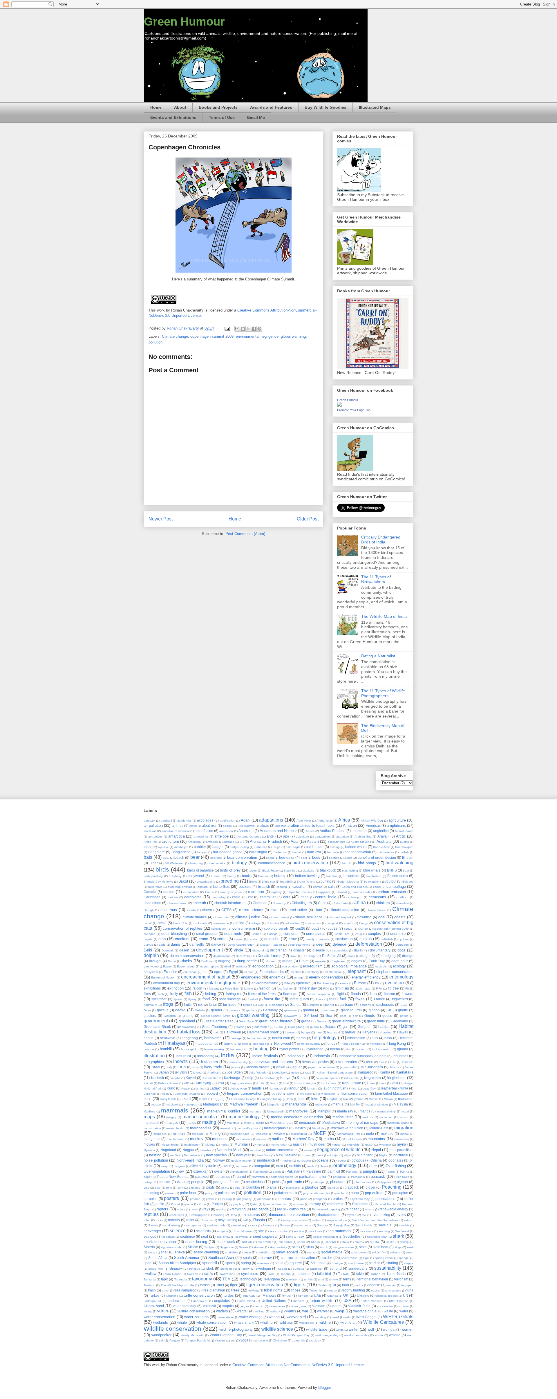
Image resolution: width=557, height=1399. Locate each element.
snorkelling (263, 1252)
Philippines (384, 1182)
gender (216, 1010)
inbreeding (205, 1056)
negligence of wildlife (339, 1149)
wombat (389, 1329)
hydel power (289, 1049)
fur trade (229, 1004)
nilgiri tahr (365, 1155)
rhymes (351, 1214)
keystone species (328, 1078)
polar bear (188, 1193)
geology (251, 1010)
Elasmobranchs (271, 972)
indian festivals (265, 1056)
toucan (391, 1285)
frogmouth (150, 1004)
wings (339, 1329)
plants (272, 1187)
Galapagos (276, 1004)
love (314, 1098)
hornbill (166, 1049)
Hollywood (282, 1043)
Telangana (271, 1279)
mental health (175, 1128)
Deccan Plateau (271, 944)
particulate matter (313, 1176)
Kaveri (191, 1078)
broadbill (286, 881)
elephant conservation (394, 971)
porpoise (151, 1199)
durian (287, 961)
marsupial (151, 1122)
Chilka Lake (340, 903)
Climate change (175, 336)
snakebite (231, 1252)
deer (319, 944)
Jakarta (394, 1067)
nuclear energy (241, 1160)
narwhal (255, 1150)
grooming (240, 1026)
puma (189, 1204)
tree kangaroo (185, 1290)
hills (375, 1038)
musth (369, 1144)
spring (246, 1263)
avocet (148, 847)
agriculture (397, 820)
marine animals (198, 1116)
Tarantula (180, 1279)
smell (410, 1247)
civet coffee (298, 910)
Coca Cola (180, 923)
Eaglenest (338, 961)
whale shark (244, 1322)
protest (338, 1199)
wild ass (286, 1322)
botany (279, 876)
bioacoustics (217, 863)
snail (164, 1252)
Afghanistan (325, 820)
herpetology (324, 1037)
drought (155, 961)
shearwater (265, 1242)
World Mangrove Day (263, 1335)
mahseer (321, 1104)
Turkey (154, 1295)
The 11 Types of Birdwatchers (376, 579)
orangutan (262, 1166)
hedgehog (190, 1038)
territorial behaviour (372, 1279)
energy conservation (326, 977)
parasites (223, 1176)
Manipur (323, 1111)
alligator (280, 825)
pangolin (370, 1171)
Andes (310, 831)
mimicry (179, 1133)
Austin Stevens (361, 841)
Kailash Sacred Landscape (335, 1072)
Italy (169, 1067)
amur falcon (204, 831)
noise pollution (156, 1160)
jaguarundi (347, 1067)
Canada (150, 892)
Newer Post (161, 518)
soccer (311, 1252)
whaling (266, 1322)
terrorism (401, 1279)
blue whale (372, 870)
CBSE (305, 897)
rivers (401, 1214)
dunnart (271, 961)
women (407, 1329)
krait (383, 1083)
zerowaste (261, 1340)
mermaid (226, 1128)
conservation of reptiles (182, 928)
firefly (173, 994)
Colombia (273, 923)
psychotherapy (360, 1199)
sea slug (384, 1231)
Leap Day (369, 1088)
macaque (405, 1098)
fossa (319, 999)
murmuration (279, 1144)
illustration (154, 1055)
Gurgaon (365, 1026)
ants (270, 836)
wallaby (275, 1311)
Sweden (192, 1273)
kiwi (221, 1083)
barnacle (333, 852)
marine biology (244, 1116)
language (276, 1088)
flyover (177, 999)
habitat (384, 1026)
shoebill (330, 1242)
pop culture (374, 1193)
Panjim (390, 1171)
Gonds (369, 1015)
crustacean (344, 939)
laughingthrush (334, 1088)
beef (304, 857)
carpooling (219, 897)
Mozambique (170, 1144)
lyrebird (358, 1099)
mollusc (387, 1133)
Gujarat (330, 1026)
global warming (293, 336)
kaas (308, 1072)
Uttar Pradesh (398, 1301)
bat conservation (358, 852)
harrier (350, 1032)
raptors (162, 1209)
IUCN (182, 1067)
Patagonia (358, 1176)
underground (152, 1301)
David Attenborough (241, 944)
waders (222, 1311)
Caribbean (152, 897)
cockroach (200, 923)
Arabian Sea (363, 836)
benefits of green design (377, 857)
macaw (156, 1104)
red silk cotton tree (291, 1209)
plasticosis (293, 1187)
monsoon (219, 1139)
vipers (336, 1306)
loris (302, 1099)
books (247, 876)
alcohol (227, 825)
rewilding (218, 1214)
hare (319, 1032)
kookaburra (329, 1083)
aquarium (342, 836)
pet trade (294, 1182)
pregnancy (244, 1199)
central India (325, 897)
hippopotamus (207, 1043)
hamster (290, 1032)
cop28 (333, 928)
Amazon (350, 825)
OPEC (227, 1166)
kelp (250, 1078)
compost (332, 923)
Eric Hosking (325, 983)
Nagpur (188, 1150)
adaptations (271, 819)
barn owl (314, 852)
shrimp (404, 1242)
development (209, 949)
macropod (190, 1104)
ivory (196, 1067)
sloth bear (380, 1247)
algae (264, 825)
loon (290, 1099)
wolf (371, 1329)
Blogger (324, 1387)
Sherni (315, 1242)
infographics (154, 1062)
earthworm (151, 966)
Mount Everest (352, 1139)
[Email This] (237, 329)
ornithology (344, 1165)
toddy (359, 1285)
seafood (150, 1236)
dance (216, 944)
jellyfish (181, 1072)
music (297, 1144)
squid (279, 1263)
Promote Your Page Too (353, 410)
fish (188, 993)
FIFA (379, 988)
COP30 (363, 928)
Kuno (171, 1088)
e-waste (320, 961)
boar (406, 870)
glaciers (150, 1015)
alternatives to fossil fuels (312, 825)
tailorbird (324, 1273)
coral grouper (207, 933)
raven (194, 1209)
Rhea (233, 1214)
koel (286, 1083)
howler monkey (214, 1049)
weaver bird (296, 1317)
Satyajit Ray (341, 1225)
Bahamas (260, 847)
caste (236, 897)
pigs (146, 1187)
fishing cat (233, 994)
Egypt (233, 972)
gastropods (385, 1004)
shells (301, 1242)
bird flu (347, 863)
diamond (258, 950)
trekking (253, 1290)
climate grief (221, 917)
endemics (277, 977)
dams (175, 944)
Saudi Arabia (363, 1225)
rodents (174, 1220)
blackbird (308, 870)
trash (152, 1290)
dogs (401, 950)
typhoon (303, 1295)
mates (191, 1122)
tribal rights (273, 1290)
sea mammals (339, 1231)
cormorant (291, 933)
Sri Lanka (317, 1263)
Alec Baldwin (246, 825)
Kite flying (203, 1083)
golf (355, 1015)
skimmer (259, 1247)
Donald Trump (269, 955)
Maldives (149, 1111)
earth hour (399, 961)
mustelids (353, 1144)
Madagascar (213, 1104)
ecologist (381, 966)
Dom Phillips (244, 956)
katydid (175, 1078)
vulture (163, 1311)
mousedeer (401, 1139)
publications (385, 1198)
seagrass (168, 1236)
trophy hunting (353, 1290)
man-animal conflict (223, 1111)
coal (381, 917)
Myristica (149, 1150)
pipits (210, 1187)
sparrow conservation (298, 1258)
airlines (177, 825)
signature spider (171, 1247)
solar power (359, 1252)
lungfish (332, 1099)
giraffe (403, 1010)
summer (316, 1268)
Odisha (376, 1160)
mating (209, 1122)
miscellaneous (239, 1133)
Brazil (183, 881)
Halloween (232, 1032)
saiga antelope (337, 1220)
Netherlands (192, 1155)
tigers (299, 1284)
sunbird (336, 1268)
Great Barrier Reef (218, 1021)
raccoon (298, 1204)
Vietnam (318, 1306)
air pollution (153, 825)
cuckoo (365, 939)
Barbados (280, 852)
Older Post (308, 518)
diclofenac (278, 950)
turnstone (172, 1295)
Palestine (313, 1171)
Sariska (285, 1225)
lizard (186, 1098)
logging (219, 1099)
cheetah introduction (230, 903)
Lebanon (150, 1093)
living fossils (168, 1099)
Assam (313, 841)
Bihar (153, 863)
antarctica (176, 836)
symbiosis (249, 1273)
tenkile (308, 1279)
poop (355, 1193)
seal (204, 1236)
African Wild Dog (372, 820)
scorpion (222, 1231)
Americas (373, 825)
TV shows (268, 1295)
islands (407, 1062)
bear (195, 857)
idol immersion (381, 1049)
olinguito (179, 1166)
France (379, 999)
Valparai (209, 1306)
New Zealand (286, 1155)
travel (165, 1290)
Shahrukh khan (377, 1236)
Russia (259, 1220)
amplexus (150, 831)
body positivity (153, 876)
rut (275, 1220)
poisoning (151, 1193)
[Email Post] (227, 328)
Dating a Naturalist (378, 656)
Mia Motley (319, 1128)
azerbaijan (181, 847)
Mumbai (241, 1144)
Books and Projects (218, 107)
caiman (318, 886)
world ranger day (326, 1335)
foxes (360, 999)
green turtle (376, 1021)
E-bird (304, 961)
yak (161, 1340)
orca (279, 1166)
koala (261, 1083)
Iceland (361, 1049)
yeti (233, 1340)
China (359, 902)
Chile (322, 903)
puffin (159, 1204)
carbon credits (362, 892)
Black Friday (270, 870)
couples (374, 933)
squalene (263, 1263)
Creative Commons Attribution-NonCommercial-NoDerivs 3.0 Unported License (298, 1365)
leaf (354, 1088)
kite (186, 1083)
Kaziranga (232, 1078)
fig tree (393, 988)
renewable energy (393, 1209)
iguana (402, 1049)
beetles (334, 857)
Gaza (147, 1010)
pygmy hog (237, 1204)
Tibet (220, 1285)
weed (335, 1317)
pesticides (254, 1182)
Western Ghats (398, 1316)
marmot (403, 1117)
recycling (239, 1209)
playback (352, 1187)
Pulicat (175, 1204)
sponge (404, 1258)
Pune (202, 1204)
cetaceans (377, 897)
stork (210, 1268)
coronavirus (315, 933)
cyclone (404, 939)
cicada (191, 910)
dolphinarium (221, 956)
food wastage (230, 999)
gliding (188, 1015)
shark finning (196, 1241)
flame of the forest (262, 994)
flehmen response (319, 994)
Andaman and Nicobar (278, 831)
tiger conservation (264, 1284)
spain (247, 1258)
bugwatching (372, 881)
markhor (367, 1117)
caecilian (299, 886)
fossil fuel (337, 999)
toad (345, 1285)
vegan (244, 1306)
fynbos (247, 1004)
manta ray (345, 1111)
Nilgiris (383, 1155)
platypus (333, 1187)
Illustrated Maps (375, 107)
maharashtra (295, 1104)
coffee (239, 923)
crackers (182, 939)
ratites (181, 1209)
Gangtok (313, 1004)
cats (286, 897)
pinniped (194, 1187)
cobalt (148, 923)
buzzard (245, 886)
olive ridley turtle (203, 1166)
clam (318, 910)
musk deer (317, 1144)
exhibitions (152, 988)
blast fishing (350, 870)
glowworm (290, 1015)
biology (239, 862)
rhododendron (329, 1214)
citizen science (251, 910)
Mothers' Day (303, 1139)
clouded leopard (340, 917)
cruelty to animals (318, 939)
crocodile (271, 939)
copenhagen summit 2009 (212, 336)
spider (327, 1257)
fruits (187, 1004)
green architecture (346, 1021)
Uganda (332, 1295)
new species (216, 1155)
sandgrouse (194, 1225)
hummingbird (238, 1049)
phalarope (318, 1182)
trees (235, 1290)
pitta (237, 1187)
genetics (234, 1010)
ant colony (155, 836)
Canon (209, 892)
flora (373, 994)
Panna (404, 1171)
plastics (311, 1187)
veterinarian (277, 1306)
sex (302, 1236)
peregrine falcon (226, 1182)
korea (371, 1083)
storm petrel (228, 1268)
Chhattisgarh (302, 903)
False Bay (231, 988)
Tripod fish (316, 1290)
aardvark (149, 820)
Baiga (277, 847)
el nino (249, 972)
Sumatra (298, 1268)
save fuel (385, 1225)
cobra (162, 923)
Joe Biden (235, 1072)
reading (221, 1209)
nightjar (333, 1155)
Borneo (263, 876)
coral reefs (233, 933)
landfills (258, 1088)
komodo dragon (305, 1083)
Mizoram (279, 1133)
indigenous (296, 1056)
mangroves (298, 1111)
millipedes (160, 1133)
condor (348, 923)
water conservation (159, 1317)
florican (389, 994)
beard (270, 857)
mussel (336, 1144)
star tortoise (356, 1263)
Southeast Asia (221, 1257)
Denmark (167, 950)
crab (162, 939)
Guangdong (296, 1026)
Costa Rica (342, 933)
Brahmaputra (397, 876)
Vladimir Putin (359, 1306)
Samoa (153, 1225)
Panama (351, 1171)
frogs (168, 1004)
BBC (166, 857)
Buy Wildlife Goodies (325, 107)
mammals (174, 1110)
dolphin (151, 955)
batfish (404, 852)
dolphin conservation (187, 955)
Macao (388, 1099)
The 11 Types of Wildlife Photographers (383, 693)
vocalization (385, 1306)
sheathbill (285, 1242)
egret (218, 972)
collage (256, 923)
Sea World (402, 1231)
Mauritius (233, 1122)
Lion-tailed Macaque (391, 1093)
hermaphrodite (257, 1038)
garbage (346, 1004)
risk (364, 1214)
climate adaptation (344, 910)
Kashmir (157, 1078)
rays (206, 1209)
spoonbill (209, 1263)
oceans (323, 1160)
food (206, 999)
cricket (222, 939)
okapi (164, 1166)
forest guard (299, 999)
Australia (384, 841)
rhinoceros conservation (289, 1214)
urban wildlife (322, 1300)
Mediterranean (281, 1122)
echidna (241, 966)
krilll (395, 1083)
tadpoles (303, 1273)
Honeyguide (374, 1043)
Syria (271, 1273)
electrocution (333, 972)
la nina (200, 1088)
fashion (264, 988)
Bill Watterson (174, 863)
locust (203, 1099)
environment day (166, 983)
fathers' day (308, 988)
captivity (276, 892)
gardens (365, 1004)
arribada (228, 841)
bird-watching (399, 862)
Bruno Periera (306, 881)
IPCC (369, 1062)
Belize (348, 857)
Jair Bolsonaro (371, 1067)
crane (203, 939)
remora (369, 1209)
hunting (261, 1048)
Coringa (272, 933)
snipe (247, 1252)
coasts (400, 917)
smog (151, 1252)
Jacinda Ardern (257, 1067)
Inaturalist (183, 1056)
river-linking (381, 1214)
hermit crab (281, 1038)
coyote (148, 939)
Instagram (209, 1062)
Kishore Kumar (168, 1083)
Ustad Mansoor (372, 1301)
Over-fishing (396, 1166)
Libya (290, 1093)
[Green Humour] (339, 405)
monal (404, 1133)
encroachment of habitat (205, 976)
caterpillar (268, 897)
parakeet (202, 1176)
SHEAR (247, 1242)
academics (184, 820)
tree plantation (213, 1290)
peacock (378, 1176)
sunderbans (357, 1268)
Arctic (401, 836)
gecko (180, 1010)
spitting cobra (384, 1258)
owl (182, 1171)
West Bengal (366, 1317)
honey (330, 1043)
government (156, 1020)
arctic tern (170, 841)
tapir (164, 1279)
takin (360, 1273)
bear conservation (242, 857)
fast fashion (285, 988)
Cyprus (148, 944)
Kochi (274, 1083)
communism (313, 923)
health (148, 1038)
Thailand (149, 1285)
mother (277, 1139)
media (260, 1122)
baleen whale (356, 847)
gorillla (404, 1015)
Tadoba (286, 1273)
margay (171, 1117)
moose (261, 1139)
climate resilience (308, 917)
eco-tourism (313, 966)
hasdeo (386, 1032)
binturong (196, 863)
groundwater (260, 1026)
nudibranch (266, 1160)
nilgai (347, 1155)
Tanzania (150, 1279)
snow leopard (287, 1252)
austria (404, 841)
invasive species (315, 1062)
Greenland (399, 1021)
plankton (253, 1187)
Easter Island (186, 966)
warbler (323, 1311)
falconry (214, 988)
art (242, 841)
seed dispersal (265, 1236)
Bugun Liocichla (348, 881)
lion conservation (355, 1093)
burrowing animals (180, 886)
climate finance (195, 917)
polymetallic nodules (316, 1193)
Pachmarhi (260, 1171)
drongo (407, 956)
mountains (376, 1139)
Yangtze (174, 1340)
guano (314, 1026)
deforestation (368, 944)
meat (247, 1122)
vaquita (228, 1306)
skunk (324, 1247)
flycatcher (159, 999)
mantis (365, 1111)
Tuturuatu (249, 1295)
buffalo (326, 881)
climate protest (279, 917)
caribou (173, 897)
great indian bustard (275, 1021)
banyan (202, 852)
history (228, 1043)
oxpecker (200, 1171)
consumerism (243, 928)
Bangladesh (181, 852)
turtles (228, 1295)
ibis (348, 1049)
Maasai (373, 1099)
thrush (205, 1285)
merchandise (200, 1128)
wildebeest (306, 1322)
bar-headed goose (228, 852)
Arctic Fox (150, 841)
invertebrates (346, 1062)
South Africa (157, 1258)
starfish (374, 1263)
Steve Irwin (155, 1268)
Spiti (366, 1258)
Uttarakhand (154, 1306)
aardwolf (166, 820)
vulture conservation (194, 1311)
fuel (200, 1004)
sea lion (299, 1231)
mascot (171, 1122)
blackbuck (328, 870)
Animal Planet (404, 831)
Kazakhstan (210, 1078)
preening (226, 1199)
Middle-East (378, 1128)
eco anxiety (289, 966)
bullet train (155, 886)
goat (343, 1015)
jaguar (297, 1067)
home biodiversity (308, 1043)
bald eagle (293, 847)
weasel (274, 1317)
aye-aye (163, 847)
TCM (227, 1279)
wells (347, 1317)
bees (316, 857)
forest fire (272, 999)
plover (370, 1187)
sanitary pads (216, 1225)
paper (147, 1176)
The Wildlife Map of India (384, 616)
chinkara (383, 903)
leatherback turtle (394, 1088)
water (403, 1311)
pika (157, 1187)
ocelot (342, 1160)
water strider (226, 1317)
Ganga (295, 1004)
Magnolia (273, 1104)
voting (148, 1311)
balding (335, 847)
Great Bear (246, 1021)
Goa (328, 1015)
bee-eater (286, 857)
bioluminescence (271, 863)
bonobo (216, 876)
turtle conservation (199, 1295)
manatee (255, 1111)
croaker (253, 939)
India (227, 1055)
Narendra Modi (229, 1150)
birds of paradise (200, 870)
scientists (203, 1231)
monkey (196, 1139)
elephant (357, 971)
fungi (213, 1004)
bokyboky (175, 876)
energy (298, 977)
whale (182, 1322)
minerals (197, 1133)
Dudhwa (206, 961)
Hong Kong (396, 1043)
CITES (226, 910)
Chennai (259, 903)
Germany (270, 1010)
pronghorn (320, 1199)
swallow (150, 1273)
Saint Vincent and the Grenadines (375, 1220)
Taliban (375, 1273)
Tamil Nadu (396, 1273)
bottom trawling (307, 876)
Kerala (302, 1078)
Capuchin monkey (299, 892)
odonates (395, 1160)
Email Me (256, 117)
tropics (375, 1290)
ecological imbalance (349, 966)
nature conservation (281, 1150)
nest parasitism (401, 1150)
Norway (219, 1160)
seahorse (187, 1236)
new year (243, 1155)
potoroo (195, 1199)
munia (261, 1144)
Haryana (368, 1032)
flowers (407, 994)
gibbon (374, 1010)
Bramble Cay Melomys (158, 881)
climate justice (247, 917)
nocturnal (400, 1155)
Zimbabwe (280, 1340)
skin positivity (278, 1247)
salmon (408, 1220)
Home (156, 107)
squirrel (296, 1263)
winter (354, 1329)
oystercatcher (239, 1171)
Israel (155, 1067)
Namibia (205, 1150)
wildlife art (348, 1322)
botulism (331, 876)
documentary (380, 950)
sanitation (237, 1225)
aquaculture (323, 836)
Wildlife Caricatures (383, 1322)
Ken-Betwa (267, 1078)
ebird (227, 966)
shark (398, 1236)
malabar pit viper (377, 1104)
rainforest (335, 1204)
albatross (209, 825)
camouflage (396, 886)
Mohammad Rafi (348, 1133)
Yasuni (220, 1340)
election (296, 972)
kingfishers (396, 1078)
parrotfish (258, 1176)
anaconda (226, 831)
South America (186, 1257)
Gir (388, 1010)
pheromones (363, 1182)
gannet (329, 1004)
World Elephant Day (226, 1335)
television (292, 1279)
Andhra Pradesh (333, 831)
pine (169, 1187)
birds (162, 869)
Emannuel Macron (163, 977)
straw (246, 1268)
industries (400, 1056)
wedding (320, 1317)
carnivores (193, 897)
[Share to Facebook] (254, 329)
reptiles (151, 1214)
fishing (210, 994)
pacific (277, 1171)
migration (403, 1127)
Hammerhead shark (262, 1032)
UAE (317, 1295)
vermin (259, 1306)
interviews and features (273, 1062)
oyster (219, 1171)
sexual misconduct (325, 1236)
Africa (344, 819)
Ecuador (170, 972)
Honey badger (351, 1043)
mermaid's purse (247, 1128)
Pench (181, 1182)
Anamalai (246, 831)
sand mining (171, 1225)
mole (370, 1133)
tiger (233, 1285)
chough (149, 910)
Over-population (157, 1171)
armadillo (212, 841)
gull (345, 1026)
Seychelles (352, 1236)
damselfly (197, 944)
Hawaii (402, 1032)
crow (292, 939)
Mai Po (355, 1104)
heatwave (167, 1038)
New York (263, 1155)
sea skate (366, 1231)
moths (328, 1139)
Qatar (254, 1204)
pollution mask (285, 1193)
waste (388, 1311)
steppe (408, 1263)
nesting (155, 1155)
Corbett (256, 933)
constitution (219, 928)
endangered (251, 977)
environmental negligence (257, 336)
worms (379, 1335)
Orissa (324, 1166)
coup (358, 933)
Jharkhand (214, 1072)
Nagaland (168, 1150)
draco (351, 956)
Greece (322, 1021)
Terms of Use (222, 117)
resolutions (176, 1214)
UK (345, 1295)
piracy (225, 1187)
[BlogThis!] (243, 329)
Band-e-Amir (381, 847)
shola (345, 1242)
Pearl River (401, 1176)
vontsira (403, 1306)
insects (180, 1061)
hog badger (261, 1043)
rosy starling (227, 1220)
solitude (395, 1252)
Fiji (407, 988)
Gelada (200, 1010)
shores (359, 1242)
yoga (244, 1340)
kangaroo (365, 1072)
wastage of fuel (365, 1311)
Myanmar (385, 1144)
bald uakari (314, 847)
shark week (226, 1242)
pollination (226, 1193)
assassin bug (337, 841)
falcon (197, 988)
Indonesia (322, 1056)
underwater (177, 1301)
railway (315, 1204)
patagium (339, 1176)
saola (253, 1225)
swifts (208, 1273)
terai (321, 1279)
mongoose (152, 1139)
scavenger (152, 1231)
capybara (324, 892)
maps (149, 1116)
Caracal (342, 892)
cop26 (300, 928)
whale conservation (211, 1322)
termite (333, 1279)
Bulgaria (407, 881)
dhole (238, 950)
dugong (224, 961)
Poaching (392, 1187)
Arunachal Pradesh (266, 841)
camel (377, 886)
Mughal (210, 1144)
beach (179, 857)
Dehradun (402, 944)
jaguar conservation (321, 1067)
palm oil (334, 1171)
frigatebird (400, 999)
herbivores (213, 1038)
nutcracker (304, 1160)
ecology (399, 966)
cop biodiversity (276, 928)
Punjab (217, 1204)
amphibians (396, 825)
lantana (312, 1088)
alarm (193, 825)
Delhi (148, 950)
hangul (305, 1032)
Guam (278, 1026)
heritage (236, 1038)
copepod (149, 933)
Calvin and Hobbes (355, 886)
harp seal (333, 1032)
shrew (374, 1242)
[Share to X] (248, 329)
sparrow (265, 1257)
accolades (205, 820)
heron (301, 1038)
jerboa (197, 1072)
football (253, 999)
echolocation (263, 966)
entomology (401, 976)
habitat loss (188, 1031)
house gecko (190, 1049)
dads (162, 944)
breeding (229, 881)
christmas (168, 910)
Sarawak (268, 1225)
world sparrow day (356, 1335)
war (305, 1311)
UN (405, 1295)
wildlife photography (235, 1329)
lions (147, 1098)
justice (295, 1072)
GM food (311, 1015)
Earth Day (377, 961)
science (178, 1230)
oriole (310, 1166)
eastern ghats (209, 966)
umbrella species (386, 1295)
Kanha (385, 1072)
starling (392, 1263)
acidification (227, 820)
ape (286, 836)
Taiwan (343, 1273)
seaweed (242, 1236)
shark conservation (160, 1241)
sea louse (315, 1231)
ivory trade (213, 1067)
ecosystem (151, 972)
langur (293, 1088)
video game (299, 1306)
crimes (238, 939)
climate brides (376, 910)
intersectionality (237, 1062)
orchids (295, 1166)
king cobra (372, 1078)
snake (180, 1252)
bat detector (386, 852)
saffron (316, 1220)
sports (230, 1263)
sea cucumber (279, 1231)
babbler (200, 847)
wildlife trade (316, 1329)
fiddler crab (362, 988)
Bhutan (407, 857)
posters (171, 1198)
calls (331, 886)
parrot (241, 1176)
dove (293, 956)
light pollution (327, 1093)
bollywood (196, 876)
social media (331, 1252)
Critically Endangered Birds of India (380, 539)
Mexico (300, 1128)
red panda (260, 1209)
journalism (278, 1072)
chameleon (152, 903)
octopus (358, 1160)
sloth (363, 1247)
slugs (398, 1247)
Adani (245, 820)
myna (401, 1144)
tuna (409, 1290)
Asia (294, 841)
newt (320, 1155)
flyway (192, 999)
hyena (335, 1049)
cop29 (348, 928)
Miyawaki (261, 1133)
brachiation (373, 876)
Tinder (322, 1285)
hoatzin (243, 1043)
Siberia (149, 1247)
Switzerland (227, 1273)
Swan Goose (172, 1273)
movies (149, 1144)
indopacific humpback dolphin (362, 1056)
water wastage (250, 1317)
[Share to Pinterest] (259, 329)
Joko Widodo (257, 1072)
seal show (223, 1236)
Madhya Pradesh (243, 1104)
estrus (344, 983)
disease (318, 950)
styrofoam (263, 1268)
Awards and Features (271, 107)
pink (180, 1187)
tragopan (407, 1285)
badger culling (239, 847)
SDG (261, 1231)
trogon (332, 1290)
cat (250, 897)
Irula (393, 1062)
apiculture (302, 836)
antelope (221, 836)
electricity (313, 972)
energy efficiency (366, 977)
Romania (207, 1220)
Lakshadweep (237, 1088)
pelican (164, 1182)
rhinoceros (251, 1214)
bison (253, 870)
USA (347, 1300)
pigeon (402, 1182)
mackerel (172, 1104)
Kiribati (148, 1083)
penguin (197, 1182)
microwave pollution (347, 1128)
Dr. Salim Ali (331, 956)
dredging (388, 956)
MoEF (319, 1133)
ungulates (222, 1301)
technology (248, 1279)
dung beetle (247, 961)
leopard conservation (244, 1093)
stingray (175, 1268)
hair (216, 1032)
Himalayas (174, 1043)
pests (276, 1182)
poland (170, 1193)
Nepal (376, 1150)
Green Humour (184, 21)
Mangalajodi (275, 1111)
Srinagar (337, 1263)
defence (339, 944)
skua (310, 1247)
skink (296, 1247)
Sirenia (243, 1247)
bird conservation (310, 862)
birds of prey (230, 870)
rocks (159, 1220)
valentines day (184, 1306)
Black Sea (290, 870)
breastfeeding (206, 881)
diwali (358, 950)
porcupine (400, 1193)
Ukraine (363, 1295)
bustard (203, 886)
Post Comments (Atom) (245, 534)
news (307, 1155)
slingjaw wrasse (343, 1247)
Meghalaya (331, 1122)
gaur (404, 1004)
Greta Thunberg (214, 1026)
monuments (244, 1139)
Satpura (322, 1225)
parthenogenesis (282, 1176)
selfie (289, 1236)
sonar (409, 1252)
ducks (187, 961)
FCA (326, 988)
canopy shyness (231, 892)
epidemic (303, 983)
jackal (280, 1067)
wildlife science (277, 1329)
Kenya (285, 1078)
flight (340, 994)
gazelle (163, 1010)
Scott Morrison (243, 1231)
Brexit (253, 881)
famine (248, 988)
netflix (174, 1155)
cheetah (199, 903)
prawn (210, 1199)
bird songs (367, 863)
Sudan (282, 1268)
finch (161, 994)
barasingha (258, 852)
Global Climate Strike (215, 1015)
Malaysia (401, 1104)
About (180, 107)
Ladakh (216, 1088)
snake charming (206, 1252)
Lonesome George (243, 1099)
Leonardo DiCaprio (187, 1093)
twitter (287, 1295)
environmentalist (265, 983)
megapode (307, 1122)
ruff (245, 1220)
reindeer (352, 1209)
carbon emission (392, 892)
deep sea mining (299, 944)
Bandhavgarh (404, 847)
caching (281, 886)
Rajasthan (360, 1204)
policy (209, 1193)
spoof (148, 1263)
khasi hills (352, 1078)
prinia (304, 1199)
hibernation (356, 1038)
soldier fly (378, 1252)
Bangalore (156, 852)
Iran (381, 1062)
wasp (339, 1311)
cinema (208, 910)
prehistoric (264, 1199)
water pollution (196, 1317)
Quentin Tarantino (275, 1204)
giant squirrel (351, 1010)
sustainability (387, 1268)
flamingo (290, 994)
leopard (212, 1093)
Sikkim (193, 1247)
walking (260, 1311)
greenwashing (186, 1026)
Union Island (246, 1301)
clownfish (364, 917)
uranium (298, 1301)
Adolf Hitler (303, 820)
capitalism (256, 892)
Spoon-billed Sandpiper (177, 1263)
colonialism (292, 923)
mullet (225, 1144)
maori (405, 1111)
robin (147, 1220)
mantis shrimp (386, 1111)
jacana (235, 1067)
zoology (315, 1340)
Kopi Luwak (351, 1083)
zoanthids (298, 1340)
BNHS (392, 870)
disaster (299, 950)
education (190, 972)
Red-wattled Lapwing (326, 1209)
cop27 (316, 928)
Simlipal (209, 1247)
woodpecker (161, 1335)
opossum (242, 1166)
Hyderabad (314, 1049)
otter (373, 1166)
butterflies (221, 886)
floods (356, 994)
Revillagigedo (198, 1214)
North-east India (190, 1160)
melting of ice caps (362, 1122)
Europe (360, 983)
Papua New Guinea (173, 1176)
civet (274, 910)
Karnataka (404, 1072)
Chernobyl (279, 903)
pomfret (340, 1193)
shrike (390, 1242)
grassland (187, 1021)
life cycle (306, 1093)
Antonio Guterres (249, 836)
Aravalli (383, 836)
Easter (167, 966)
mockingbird (299, 1133)
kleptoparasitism (241, 1083)
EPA (287, 983)
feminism (342, 988)
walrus (290, 1311)
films (147, 994)
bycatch (264, 886)
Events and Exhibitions (173, 117)
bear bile (216, 857)
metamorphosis (276, 1128)
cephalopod (354, 897)
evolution (394, 982)
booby (231, 876)
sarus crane (303, 1225)
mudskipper (192, 1144)
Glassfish (170, 1015)
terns (347, 1279)
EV (377, 983)
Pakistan (293, 1171)
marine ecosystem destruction (297, 1117)
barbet (296, 852)
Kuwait (185, 1088)
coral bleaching (174, 933)
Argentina (194, 841)
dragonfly (367, 956)
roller (190, 1220)
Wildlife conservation (172, 1328)
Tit (334, 1285)
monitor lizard (176, 1139)
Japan (164, 1072)
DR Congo (310, 956)
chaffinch (402, 897)
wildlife (325, 1322)
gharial (308, 1010)
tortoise (374, 1285)
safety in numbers (295, 1220)
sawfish (404, 1225)
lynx (345, 1099)
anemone (359, 831)
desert (184, 950)
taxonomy (202, 1278)
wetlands (160, 1322)
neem (308, 1150)
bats (148, 857)
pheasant (338, 1182)
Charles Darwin (177, 903)
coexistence (221, 923)
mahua (337, 1104)
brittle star (268, 881)
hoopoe (149, 1049)
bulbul (391, 881)
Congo (363, 923)
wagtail (242, 1311)
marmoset (386, 1117)
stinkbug (194, 1268)
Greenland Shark (157, 1026)
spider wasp (349, 1258)
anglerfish (381, 831)
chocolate (402, 903)
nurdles (287, 1160)
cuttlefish (387, 939)
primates (283, 1198)
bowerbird (351, 876)
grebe (305, 1021)
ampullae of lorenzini (175, 831)
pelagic (148, 1182)
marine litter (342, 1117)
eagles (356, 961)
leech (165, 1093)
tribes (296, 1290)
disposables (340, 950)
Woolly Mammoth (192, 1335)
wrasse (394, 1335)
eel (204, 972)
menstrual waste (398, 1122)
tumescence (393, 1290)
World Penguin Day (296, 1335)
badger (218, 847)
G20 (261, 1004)
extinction (175, 988)
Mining (214, 1133)
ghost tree (328, 1010)
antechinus (201, 836)
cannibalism (191, 892)
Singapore (227, 1247)
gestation (290, 1010)
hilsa (388, 1038)
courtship (398, 933)
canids (168, 892)
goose (387, 1015)
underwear (200, 1301)
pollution (155, 342)
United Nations (274, 1301)
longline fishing (272, 1099)
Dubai (172, 961)
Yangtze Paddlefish (198, 1340)
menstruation (152, 1128)
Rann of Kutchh (385, 1204)
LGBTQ (277, 1093)
